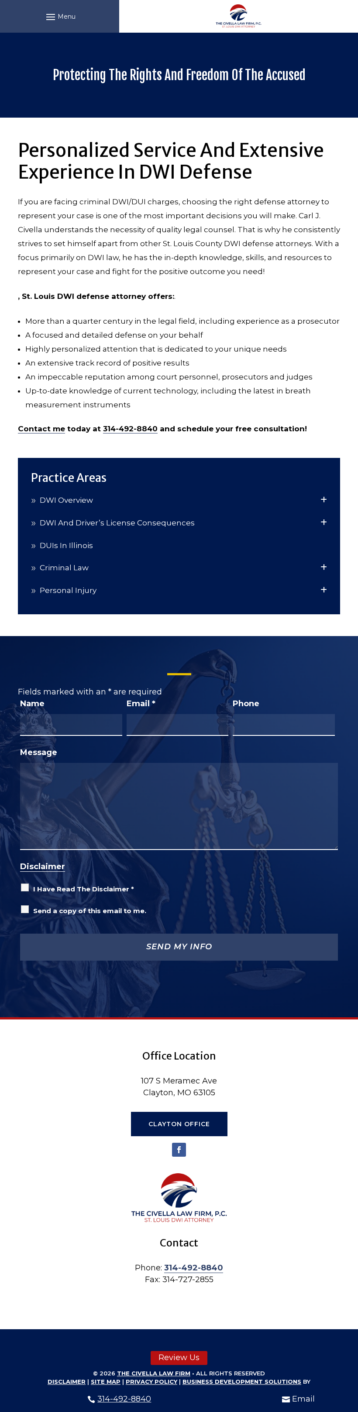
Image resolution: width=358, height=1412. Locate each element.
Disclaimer (42, 866)
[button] (60, 17)
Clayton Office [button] (179, 1124)
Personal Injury (68, 590)
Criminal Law (64, 567)
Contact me (41, 428)
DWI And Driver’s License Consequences (117, 522)
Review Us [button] (179, 1357)
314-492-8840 (124, 1399)
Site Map (105, 1381)
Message (38, 752)
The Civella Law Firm (153, 1373)
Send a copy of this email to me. (89, 911)
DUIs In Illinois (66, 545)
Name (32, 703)
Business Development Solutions (241, 1381)
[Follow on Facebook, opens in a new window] (179, 1150)
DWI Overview (66, 500)
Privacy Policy (151, 1381)
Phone (246, 703)
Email (303, 1399)
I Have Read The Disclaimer (83, 889)
